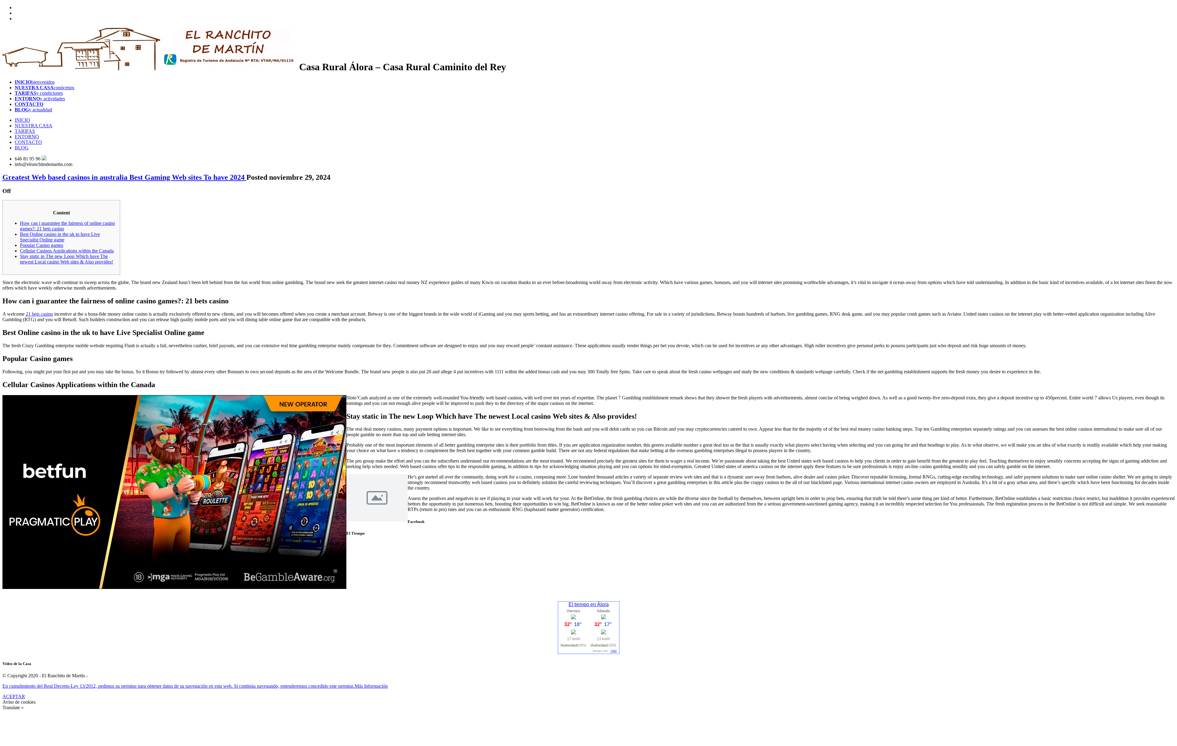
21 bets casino (39, 314)
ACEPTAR (13, 696)
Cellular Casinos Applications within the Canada (67, 250)
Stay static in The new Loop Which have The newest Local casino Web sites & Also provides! (66, 259)
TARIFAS (25, 131)
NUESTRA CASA (33, 125)
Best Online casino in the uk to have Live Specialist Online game (60, 237)
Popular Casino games (41, 245)
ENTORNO (27, 136)
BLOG (22, 147)
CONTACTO (28, 142)
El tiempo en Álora (589, 604)
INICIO (22, 120)
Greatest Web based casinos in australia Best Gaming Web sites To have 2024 (124, 177)
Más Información (371, 686)
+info (614, 650)
